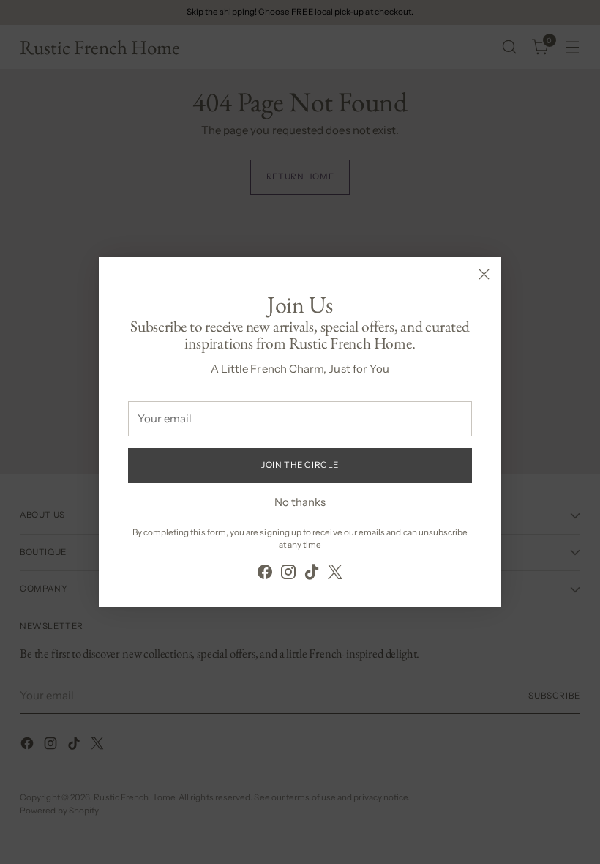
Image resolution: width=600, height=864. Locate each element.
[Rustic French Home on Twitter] (335, 574)
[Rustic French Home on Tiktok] (311, 574)
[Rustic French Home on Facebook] (265, 574)
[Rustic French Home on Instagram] (288, 574)
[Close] (484, 274)
